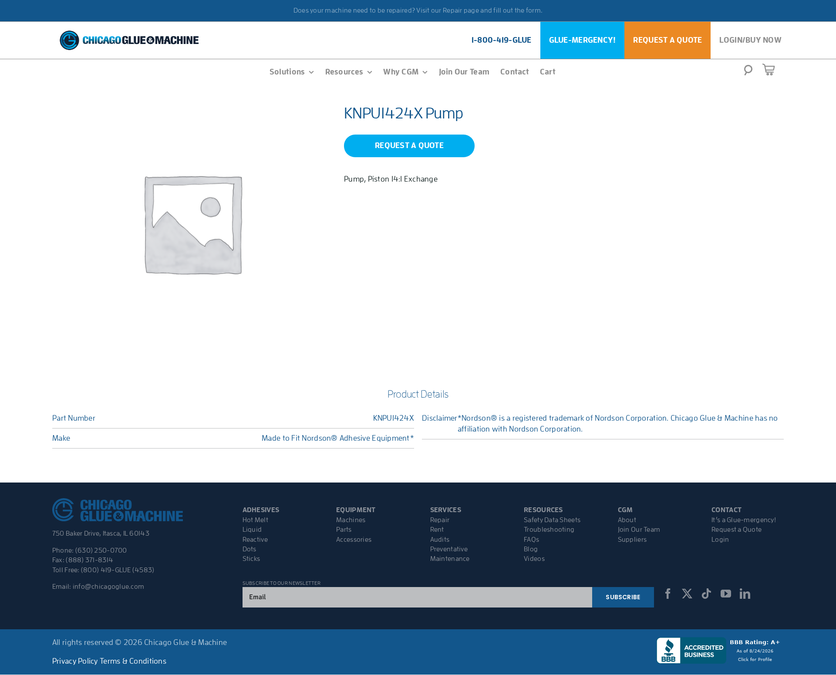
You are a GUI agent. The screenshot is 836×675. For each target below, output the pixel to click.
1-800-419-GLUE (502, 40)
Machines (350, 519)
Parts (343, 529)
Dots (249, 549)
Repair (440, 519)
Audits (440, 539)
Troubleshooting (549, 529)
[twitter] (687, 593)
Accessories (353, 539)
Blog (531, 549)
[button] (748, 73)
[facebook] (668, 593)
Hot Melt (255, 519)
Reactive (255, 539)
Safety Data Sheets (552, 519)
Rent (437, 529)
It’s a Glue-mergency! (743, 519)
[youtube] (726, 593)
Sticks (251, 558)
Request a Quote (736, 529)
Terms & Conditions (133, 661)
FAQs (531, 539)
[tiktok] (706, 593)
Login (720, 539)
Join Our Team (639, 529)
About (627, 519)
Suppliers (632, 539)
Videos (534, 558)
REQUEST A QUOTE (409, 145)
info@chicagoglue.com (108, 586)
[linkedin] (745, 593)
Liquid (252, 529)
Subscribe (623, 597)
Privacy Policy (75, 661)
